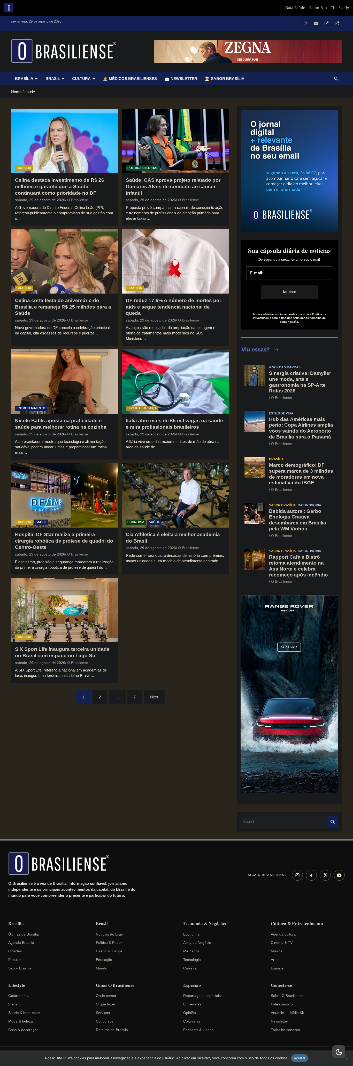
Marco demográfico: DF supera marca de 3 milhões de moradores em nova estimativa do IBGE (301, 473)
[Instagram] (297, 875)
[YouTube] (339, 875)
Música (276, 951)
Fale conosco (282, 1004)
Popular (14, 960)
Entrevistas (192, 1004)
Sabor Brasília (282, 505)
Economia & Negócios (204, 923)
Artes (275, 960)
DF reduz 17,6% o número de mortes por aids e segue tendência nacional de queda (173, 307)
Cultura (81, 78)
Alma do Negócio (197, 942)
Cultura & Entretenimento (297, 923)
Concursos (104, 1021)
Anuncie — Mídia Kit (287, 1013)
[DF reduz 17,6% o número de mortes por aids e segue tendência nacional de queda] (175, 261)
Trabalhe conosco (285, 1030)
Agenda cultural (283, 934)
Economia (135, 522)
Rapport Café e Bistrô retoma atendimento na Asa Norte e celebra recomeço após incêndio (298, 565)
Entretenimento (31, 408)
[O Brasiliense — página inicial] (61, 863)
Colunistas (191, 1021)
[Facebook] (311, 875)
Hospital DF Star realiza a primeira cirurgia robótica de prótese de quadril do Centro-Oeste (64, 541)
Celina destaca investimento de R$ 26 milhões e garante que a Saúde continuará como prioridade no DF (59, 186)
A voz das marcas (285, 367)
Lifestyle (16, 985)
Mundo (101, 968)
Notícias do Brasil (110, 934)
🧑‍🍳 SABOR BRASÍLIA (224, 78)
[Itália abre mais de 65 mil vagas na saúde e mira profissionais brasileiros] (175, 381)
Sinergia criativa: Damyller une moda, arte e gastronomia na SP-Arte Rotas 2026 (300, 381)
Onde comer (106, 996)
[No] (346, 1058)
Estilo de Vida (281, 413)
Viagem (14, 1004)
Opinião (189, 1013)
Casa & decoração (23, 1030)
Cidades (15, 951)
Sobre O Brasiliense (287, 996)
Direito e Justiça (142, 408)
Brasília (24, 78)
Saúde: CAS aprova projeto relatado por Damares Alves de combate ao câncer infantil (173, 186)
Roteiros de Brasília (112, 1030)
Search (333, 822)
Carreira (190, 968)
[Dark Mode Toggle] (338, 1051)
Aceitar (300, 1058)
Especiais (192, 985)
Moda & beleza (20, 1021)
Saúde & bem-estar (24, 1013)
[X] (325, 875)
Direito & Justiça (109, 951)
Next (154, 697)
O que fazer (105, 1004)
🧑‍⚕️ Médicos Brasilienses (130, 78)
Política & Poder (109, 942)
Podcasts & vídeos (198, 1030)
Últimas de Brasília (23, 934)
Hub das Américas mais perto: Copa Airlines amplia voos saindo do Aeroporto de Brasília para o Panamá (301, 428)
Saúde (41, 522)
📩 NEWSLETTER (181, 78)
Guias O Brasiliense (115, 985)
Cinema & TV (282, 942)
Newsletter (279, 1021)
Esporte (277, 968)
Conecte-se (281, 985)
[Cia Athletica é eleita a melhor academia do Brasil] (175, 495)
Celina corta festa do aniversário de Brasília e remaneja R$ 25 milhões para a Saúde (63, 307)
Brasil (52, 78)
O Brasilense (77, 200)
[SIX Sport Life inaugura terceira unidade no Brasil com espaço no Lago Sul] (65, 610)
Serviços (103, 1013)
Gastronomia (309, 505)
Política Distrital (142, 168)
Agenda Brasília (21, 942)
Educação (104, 960)
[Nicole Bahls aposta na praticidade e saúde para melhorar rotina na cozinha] (65, 381)
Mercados (191, 951)
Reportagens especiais (202, 996)
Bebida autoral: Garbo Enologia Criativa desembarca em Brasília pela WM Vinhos (297, 519)
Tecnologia (192, 960)
